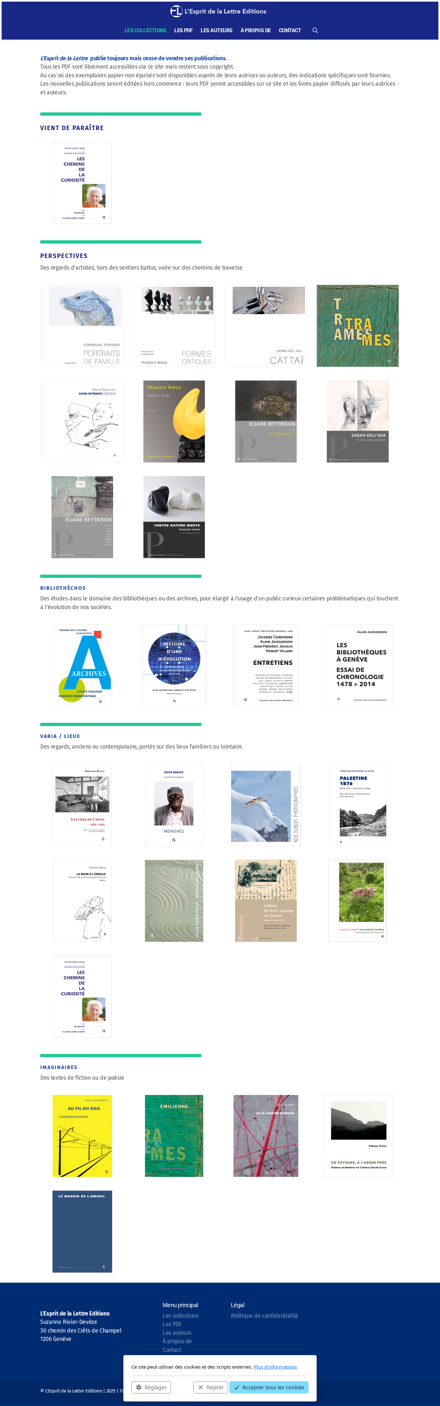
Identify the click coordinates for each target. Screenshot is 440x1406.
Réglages (156, 1387)
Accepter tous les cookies (273, 1387)
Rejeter (215, 1387)
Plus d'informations (275, 1366)
